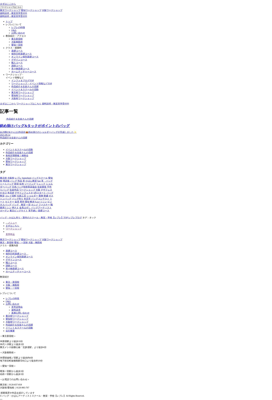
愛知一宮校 (17, 45)
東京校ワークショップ (22, 92)
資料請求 (15, 310)
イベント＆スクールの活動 (25, 89)
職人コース (17, 62)
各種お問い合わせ (20, 313)
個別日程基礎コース (21, 54)
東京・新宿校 (7, 242)
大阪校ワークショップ (22, 98)
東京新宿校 (17, 39)
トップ (9, 21)
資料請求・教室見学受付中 (13, 13)
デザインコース (19, 60)
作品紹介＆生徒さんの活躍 (25, 86)
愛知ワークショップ (31, 10)
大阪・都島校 (12, 285)
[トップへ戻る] (1, 399)
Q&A (13, 30)
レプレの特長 (12, 298)
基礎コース (17, 51)
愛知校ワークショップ (22, 95)
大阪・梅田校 (35, 242)
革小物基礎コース (20, 68)
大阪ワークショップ (52, 10)
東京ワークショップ (10, 10)
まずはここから (8, 4)
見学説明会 (17, 307)
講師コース (17, 65)
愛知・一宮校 (21, 242)
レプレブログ (75, 217)
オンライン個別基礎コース (25, 57)
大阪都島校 (17, 42)
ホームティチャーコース (23, 71)
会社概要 (10, 331)
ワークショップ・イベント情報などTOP (31, 83)
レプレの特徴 (18, 27)
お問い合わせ (18, 33)
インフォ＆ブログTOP (22, 80)
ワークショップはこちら (11, 7)
